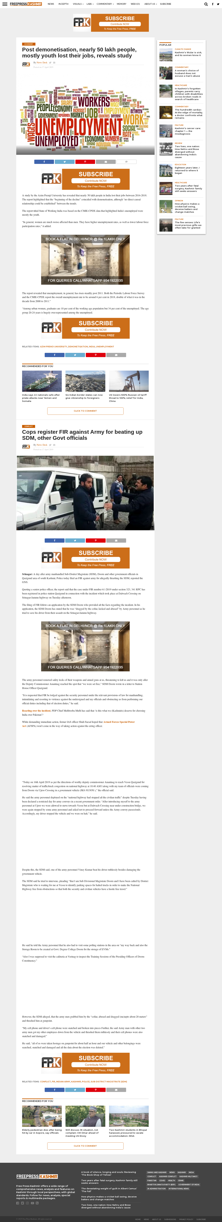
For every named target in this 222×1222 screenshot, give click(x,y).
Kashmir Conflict (167, 1176)
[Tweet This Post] (64, 161)
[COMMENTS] (126, 161)
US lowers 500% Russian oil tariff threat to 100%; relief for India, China (128, 398)
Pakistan (151, 1181)
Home (138, 1219)
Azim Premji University (53, 346)
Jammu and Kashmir (156, 1172)
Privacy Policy (186, 1219)
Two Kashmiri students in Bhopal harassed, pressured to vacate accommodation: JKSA (128, 1133)
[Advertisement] (85, 754)
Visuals (77, 4)
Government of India (188, 1185)
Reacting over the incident (36, 710)
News (51, 4)
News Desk (42, 62)
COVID (162, 1181)
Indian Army (63, 1081)
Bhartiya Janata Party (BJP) (161, 1185)
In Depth (63, 4)
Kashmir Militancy (188, 1176)
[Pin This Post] (85, 161)
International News (179, 1189)
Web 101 (135, 4)
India (92, 346)
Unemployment (105, 346)
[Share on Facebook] (44, 161)
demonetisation (78, 346)
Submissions (170, 1219)
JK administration (156, 1189)
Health (171, 1181)
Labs (89, 4)
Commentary (104, 4)
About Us (149, 4)
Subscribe (165, 4)
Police (86, 1081)
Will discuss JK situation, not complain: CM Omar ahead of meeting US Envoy (81, 1133)
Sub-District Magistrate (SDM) (109, 1081)
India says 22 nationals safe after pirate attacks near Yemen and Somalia (41, 398)
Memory (121, 4)
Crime (180, 1181)
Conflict (45, 1081)
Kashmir (76, 1081)
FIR (53, 1081)
